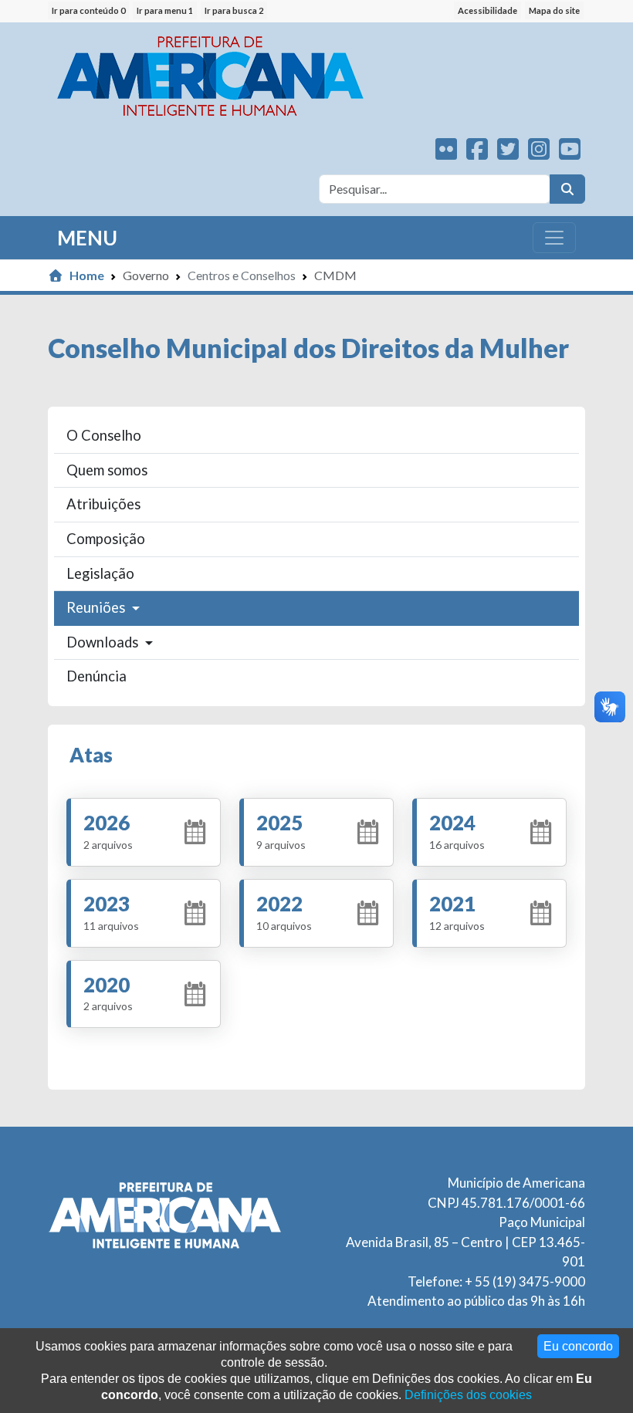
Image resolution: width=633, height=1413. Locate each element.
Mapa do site (554, 10)
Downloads (103, 642)
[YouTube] (569, 153)
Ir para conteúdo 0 (88, 10)
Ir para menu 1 (165, 10)
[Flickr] (446, 153)
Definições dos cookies (468, 1394)
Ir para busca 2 (234, 10)
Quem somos (106, 469)
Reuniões (97, 607)
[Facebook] (477, 153)
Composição (105, 538)
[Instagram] (538, 153)
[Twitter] (508, 153)
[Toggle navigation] (554, 237)
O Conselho (103, 435)
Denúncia (96, 676)
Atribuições (103, 503)
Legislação (100, 573)
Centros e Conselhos (242, 275)
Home (86, 275)
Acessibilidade (487, 10)
